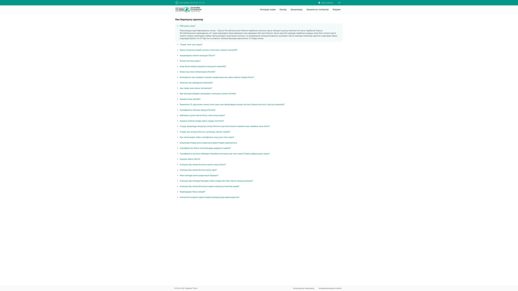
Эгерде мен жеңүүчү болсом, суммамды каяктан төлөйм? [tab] (205, 131)
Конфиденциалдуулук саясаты (330, 288)
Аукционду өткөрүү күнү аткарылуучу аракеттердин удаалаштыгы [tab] (208, 142)
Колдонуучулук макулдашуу (303, 288)
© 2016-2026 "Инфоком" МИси (185, 288)
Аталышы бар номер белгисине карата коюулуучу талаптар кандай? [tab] (209, 186)
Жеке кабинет (327, 2)
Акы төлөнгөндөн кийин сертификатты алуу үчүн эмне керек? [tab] (207, 137)
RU (339, 2)
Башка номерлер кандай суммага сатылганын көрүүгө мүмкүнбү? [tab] (209, 50)
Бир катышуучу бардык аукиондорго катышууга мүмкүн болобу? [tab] (208, 93)
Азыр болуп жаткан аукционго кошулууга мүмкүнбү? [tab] (203, 66)
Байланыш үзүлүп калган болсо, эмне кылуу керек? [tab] (202, 115)
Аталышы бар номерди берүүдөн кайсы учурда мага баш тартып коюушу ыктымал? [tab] (216, 181)
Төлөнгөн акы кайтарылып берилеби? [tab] (196, 82)
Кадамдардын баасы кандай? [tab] (192, 191)
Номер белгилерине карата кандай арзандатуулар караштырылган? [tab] (209, 197)
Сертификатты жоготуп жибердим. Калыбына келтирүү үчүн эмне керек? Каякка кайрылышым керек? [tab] (225, 153)
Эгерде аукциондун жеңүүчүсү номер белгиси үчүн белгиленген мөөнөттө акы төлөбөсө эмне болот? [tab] (225, 126)
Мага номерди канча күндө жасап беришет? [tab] (199, 175)
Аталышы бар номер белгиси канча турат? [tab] (198, 170)
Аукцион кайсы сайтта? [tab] (190, 159)
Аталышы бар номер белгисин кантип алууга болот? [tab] (203, 164)
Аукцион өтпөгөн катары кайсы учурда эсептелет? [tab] (202, 121)
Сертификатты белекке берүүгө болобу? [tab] (198, 110)
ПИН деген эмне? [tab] (187, 26)
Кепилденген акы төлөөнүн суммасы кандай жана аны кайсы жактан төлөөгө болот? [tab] (217, 77)
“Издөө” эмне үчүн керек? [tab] (191, 44)
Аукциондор (296, 9)
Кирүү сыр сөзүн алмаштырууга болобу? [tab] (197, 71)
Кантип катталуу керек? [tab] (190, 61)
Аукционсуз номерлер (317, 9)
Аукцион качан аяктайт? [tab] (190, 99)
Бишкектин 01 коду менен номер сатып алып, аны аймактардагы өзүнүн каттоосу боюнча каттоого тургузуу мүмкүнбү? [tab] (232, 104)
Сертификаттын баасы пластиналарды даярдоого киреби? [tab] (205, 148)
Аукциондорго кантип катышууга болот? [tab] (197, 55)
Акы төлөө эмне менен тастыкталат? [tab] (196, 88)
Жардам (337, 9)
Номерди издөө (268, 9)
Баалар (283, 9)
